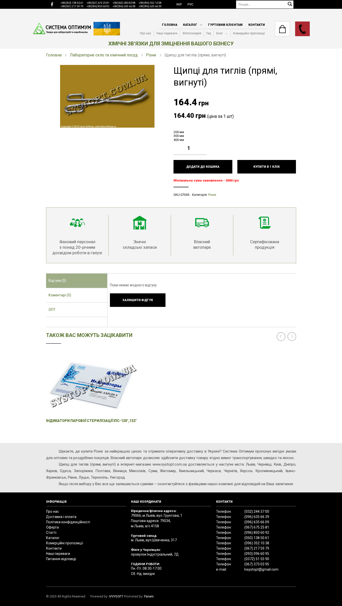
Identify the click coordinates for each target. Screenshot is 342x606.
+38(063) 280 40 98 (124, 3)
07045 (185, 195)
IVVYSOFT (116, 596)
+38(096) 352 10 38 (150, 3)
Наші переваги (166, 33)
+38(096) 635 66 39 (150, 6)
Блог (219, 33)
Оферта (52, 527)
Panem (149, 596)
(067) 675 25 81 (256, 527)
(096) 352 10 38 (256, 543)
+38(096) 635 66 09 (124, 6)
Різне (151, 55)
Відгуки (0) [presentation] (57, 281)
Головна (169, 25)
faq (209, 33)
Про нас (145, 33)
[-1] (204, 151)
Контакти (256, 25)
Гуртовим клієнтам (225, 25)
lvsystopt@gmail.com (261, 569)
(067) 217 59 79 (256, 548)
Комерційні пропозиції (249, 33)
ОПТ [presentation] (52, 310)
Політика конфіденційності (68, 522)
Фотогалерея (192, 33)
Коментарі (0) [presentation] (60, 295)
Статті (51, 533)
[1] (204, 144)
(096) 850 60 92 (256, 533)
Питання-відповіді (61, 559)
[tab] (76, 281)
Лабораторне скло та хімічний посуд (104, 55)
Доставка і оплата (61, 517)
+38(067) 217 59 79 (72, 6)
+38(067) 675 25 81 (98, 3)
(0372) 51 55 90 (256, 559)
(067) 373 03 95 (256, 564)
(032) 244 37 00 (256, 511)
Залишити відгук (137, 300)
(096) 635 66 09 (256, 522)
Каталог (190, 25)
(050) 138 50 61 (256, 538)
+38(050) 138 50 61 (72, 3)
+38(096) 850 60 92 (98, 6)
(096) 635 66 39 (256, 517)
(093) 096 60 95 (256, 554)
